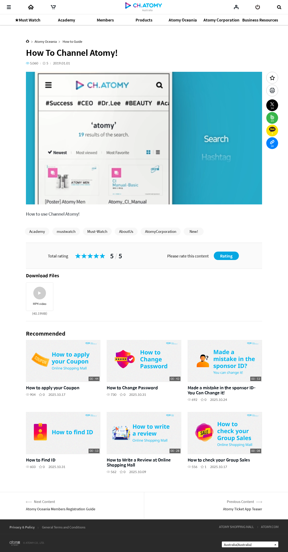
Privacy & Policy (22, 527)
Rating (226, 256)
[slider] (144, 193)
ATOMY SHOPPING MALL (236, 526)
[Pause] (34, 198)
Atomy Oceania (46, 41)
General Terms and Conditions (63, 527)
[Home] (30, 7)
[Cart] (53, 7)
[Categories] (8, 7)
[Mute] (59, 198)
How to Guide (72, 41)
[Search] (279, 7)
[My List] (236, 7)
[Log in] (258, 7)
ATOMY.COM (270, 526)
